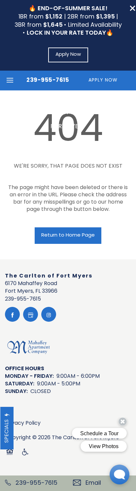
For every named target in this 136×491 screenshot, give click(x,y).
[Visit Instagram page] (48, 314)
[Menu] (10, 80)
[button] (132, 8)
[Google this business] (30, 314)
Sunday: (16, 391)
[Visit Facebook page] (12, 314)
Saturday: (19, 384)
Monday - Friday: (29, 376)
